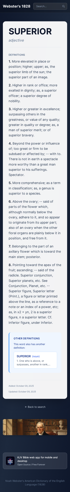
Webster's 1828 (16, 6)
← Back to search (35, 406)
